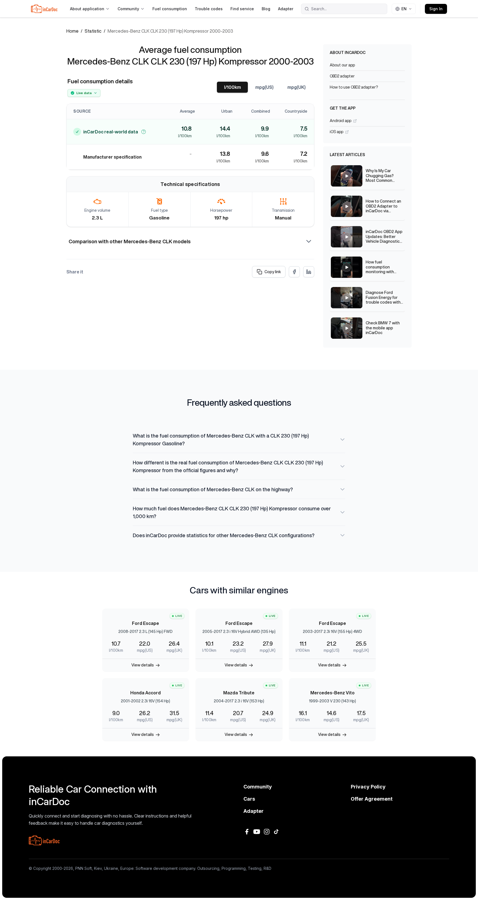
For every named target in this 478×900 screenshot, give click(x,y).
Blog (266, 8)
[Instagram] (266, 831)
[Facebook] (246, 831)
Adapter (285, 8)
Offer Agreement (372, 799)
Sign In (436, 8)
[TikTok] (276, 831)
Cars (249, 799)
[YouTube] (256, 831)
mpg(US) (264, 87)
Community (128, 8)
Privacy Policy (368, 787)
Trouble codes (209, 8)
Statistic (93, 31)
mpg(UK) (296, 87)
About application (87, 8)
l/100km (232, 87)
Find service (242, 8)
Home (72, 31)
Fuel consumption (169, 8)
